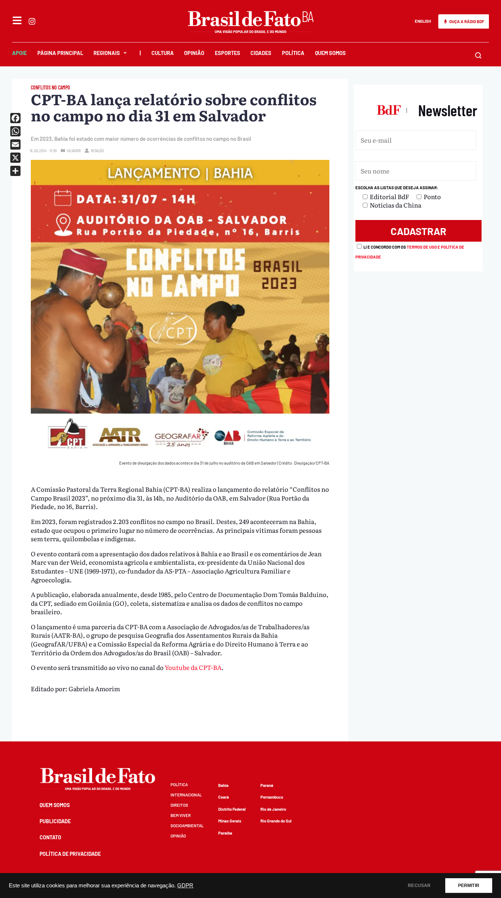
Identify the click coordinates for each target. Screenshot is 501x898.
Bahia (223, 785)
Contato (50, 837)
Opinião (194, 53)
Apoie (19, 53)
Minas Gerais (229, 820)
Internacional (186, 794)
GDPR (185, 885)
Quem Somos (330, 53)
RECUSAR (419, 885)
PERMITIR (468, 885)
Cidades (261, 53)
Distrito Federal (232, 809)
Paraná (266, 785)
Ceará (223, 797)
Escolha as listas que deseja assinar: (396, 187)
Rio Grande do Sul (276, 820)
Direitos (179, 805)
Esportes (227, 53)
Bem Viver (181, 815)
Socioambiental (187, 825)
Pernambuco (271, 797)
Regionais (107, 53)
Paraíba (225, 833)
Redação (97, 150)
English (423, 21)
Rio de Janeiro (273, 809)
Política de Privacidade (70, 854)
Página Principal (60, 53)
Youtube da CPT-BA (193, 667)
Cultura (162, 53)
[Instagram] (32, 21)
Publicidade (55, 821)
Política (293, 53)
